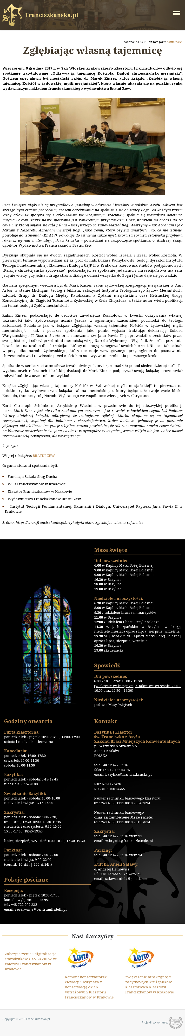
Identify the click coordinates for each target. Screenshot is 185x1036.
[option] (75, 973)
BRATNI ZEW (44, 455)
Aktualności (175, 42)
